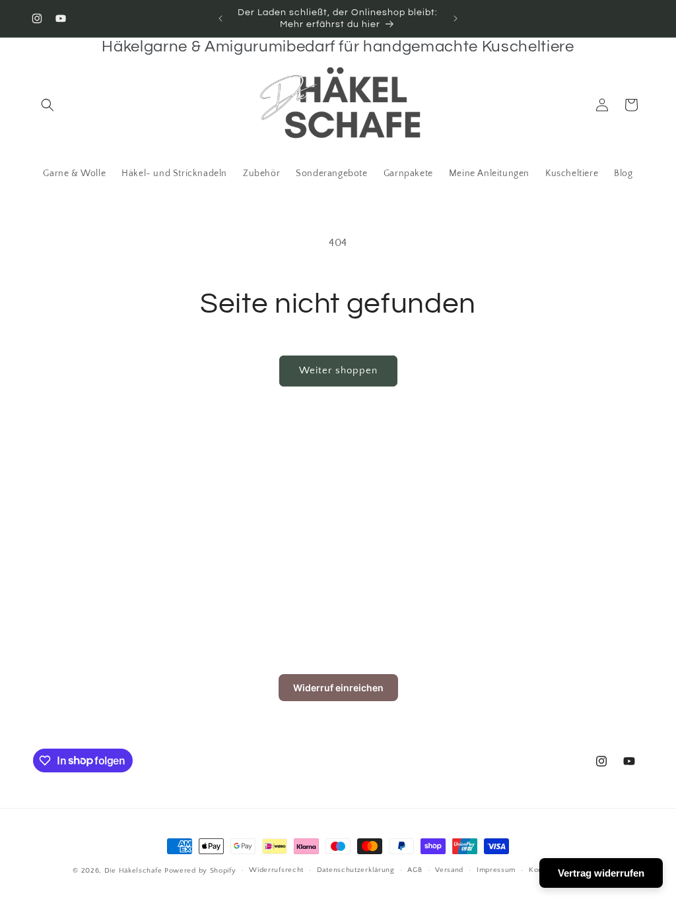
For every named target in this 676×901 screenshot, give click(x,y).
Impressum (496, 870)
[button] (47, 104)
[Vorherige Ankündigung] (220, 18)
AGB (414, 870)
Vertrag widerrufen (601, 873)
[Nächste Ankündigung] (455, 18)
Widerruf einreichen (338, 687)
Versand (449, 870)
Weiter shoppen (338, 370)
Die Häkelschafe (133, 871)
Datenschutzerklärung (356, 870)
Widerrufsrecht (276, 870)
